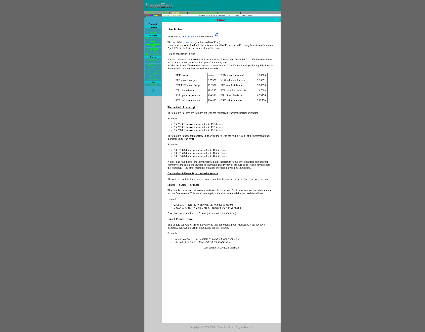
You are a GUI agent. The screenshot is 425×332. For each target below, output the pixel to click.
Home (166, 13)
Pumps (153, 76)
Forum (237, 13)
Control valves (153, 70)
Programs (192, 13)
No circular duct (153, 54)
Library (202, 13)
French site (153, 13)
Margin (153, 33)
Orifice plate (153, 73)
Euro (153, 30)
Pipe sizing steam (153, 66)
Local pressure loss (153, 44)
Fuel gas (153, 85)
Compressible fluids (153, 50)
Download (211, 13)
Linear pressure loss (153, 39)
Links (220, 13)
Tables (184, 13)
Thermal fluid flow (153, 61)
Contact (228, 13)
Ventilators (153, 79)
